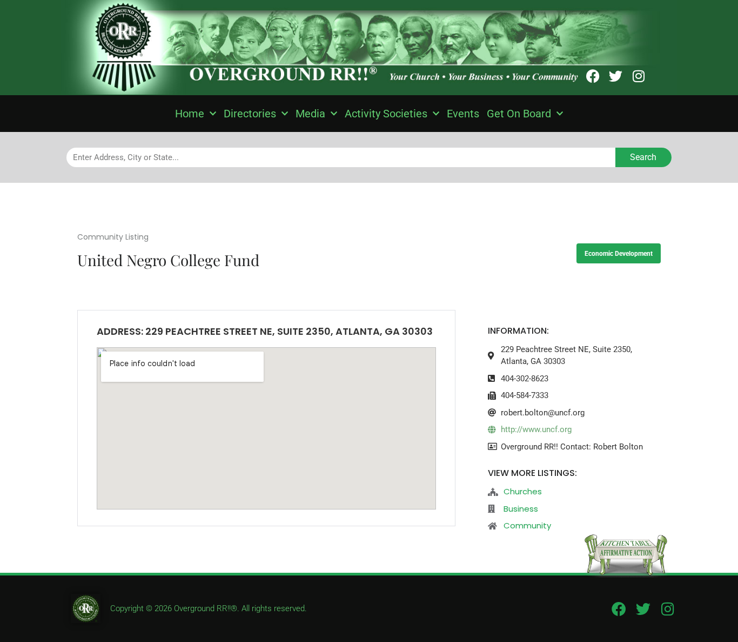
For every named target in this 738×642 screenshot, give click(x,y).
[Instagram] (638, 76)
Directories (250, 113)
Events (463, 113)
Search (643, 157)
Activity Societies (386, 113)
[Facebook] (592, 76)
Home (189, 113)
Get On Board (519, 113)
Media (310, 113)
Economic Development (619, 253)
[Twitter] (615, 76)
